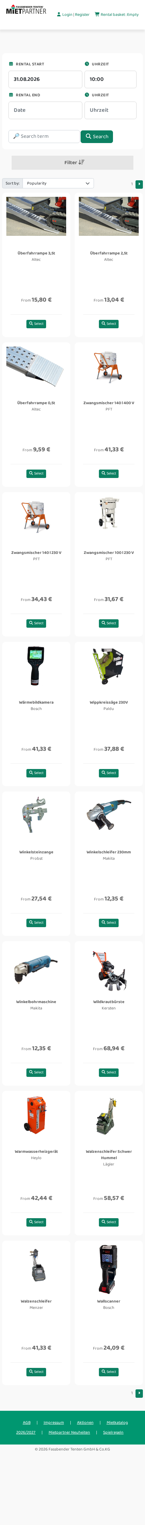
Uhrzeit (100, 64)
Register (82, 14)
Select (38, 324)
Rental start (29, 64)
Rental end (27, 95)
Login (67, 14)
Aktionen (85, 1422)
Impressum (54, 1422)
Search (100, 136)
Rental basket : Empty (119, 14)
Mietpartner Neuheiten (69, 1432)
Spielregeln (113, 1432)
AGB (27, 1422)
